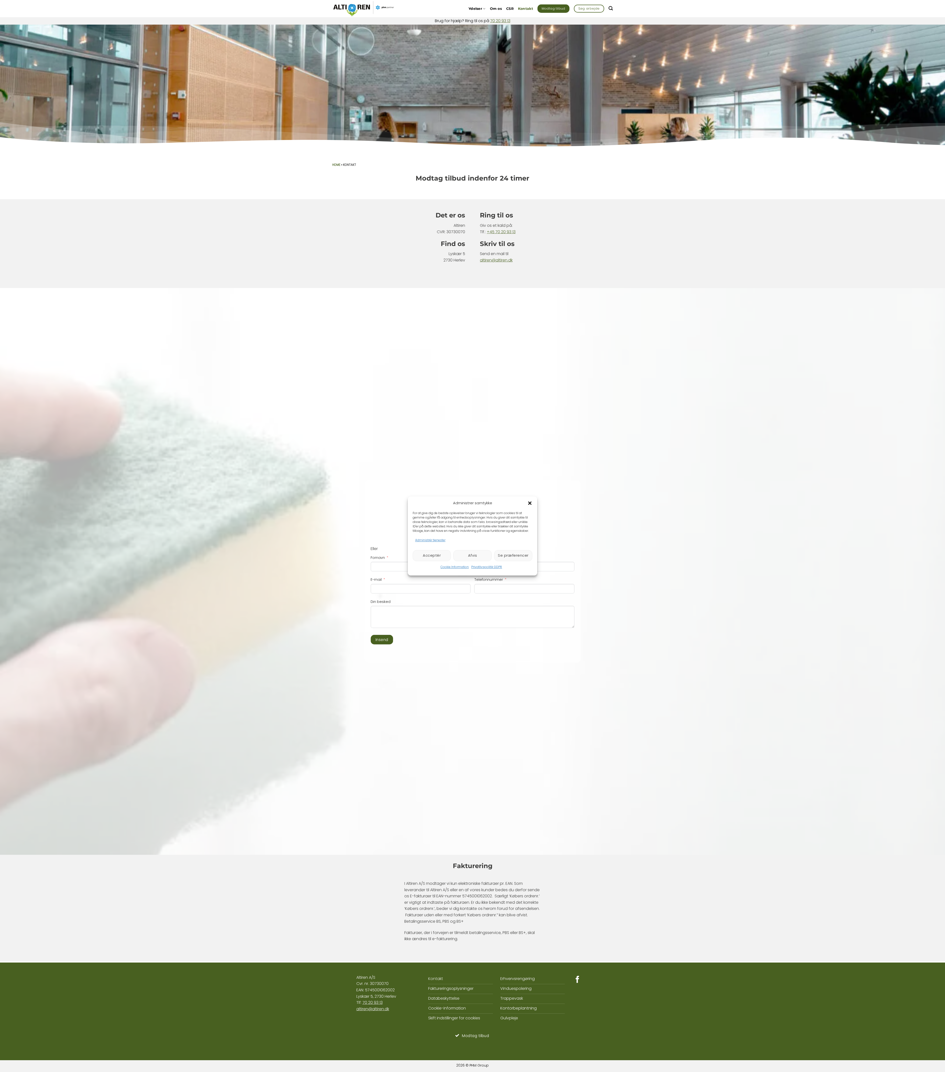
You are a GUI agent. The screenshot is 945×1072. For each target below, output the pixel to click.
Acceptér (432, 555)
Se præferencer (513, 555)
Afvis (472, 555)
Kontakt (525, 8)
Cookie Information (455, 567)
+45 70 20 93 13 (501, 232)
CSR (510, 8)
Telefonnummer (488, 579)
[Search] (611, 8)
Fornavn (378, 557)
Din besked (381, 601)
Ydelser (475, 8)
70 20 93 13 (500, 21)
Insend (382, 639)
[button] (529, 503)
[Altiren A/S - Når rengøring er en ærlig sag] (364, 8)
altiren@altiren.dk (496, 260)
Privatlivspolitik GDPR (486, 567)
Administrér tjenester (430, 540)
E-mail (376, 579)
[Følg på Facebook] (577, 980)
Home (336, 165)
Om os (496, 8)
